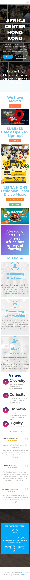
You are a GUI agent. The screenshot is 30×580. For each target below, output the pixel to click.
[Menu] (27, 2)
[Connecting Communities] (15, 303)
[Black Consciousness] (15, 340)
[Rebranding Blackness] (15, 266)
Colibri (24, 575)
